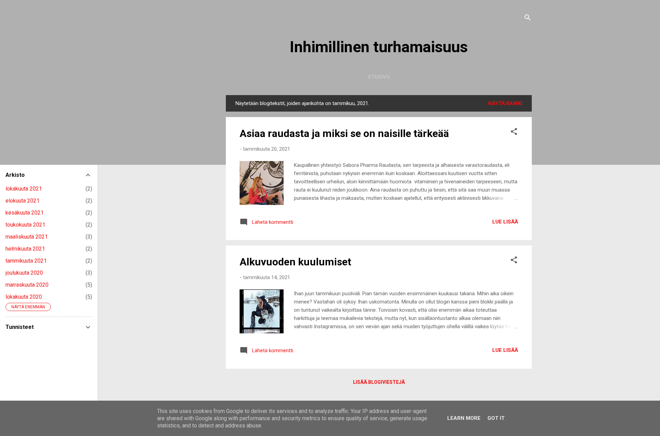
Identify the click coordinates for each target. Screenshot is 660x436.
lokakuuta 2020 (24, 297)
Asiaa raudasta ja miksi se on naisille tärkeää (344, 133)
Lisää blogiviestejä (379, 382)
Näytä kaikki (505, 103)
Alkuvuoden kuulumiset (295, 262)
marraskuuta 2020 (27, 285)
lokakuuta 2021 (24, 188)
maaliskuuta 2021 (27, 236)
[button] (514, 132)
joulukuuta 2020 (24, 272)
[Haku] (528, 18)
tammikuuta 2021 (26, 260)
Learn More (464, 418)
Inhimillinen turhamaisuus (379, 47)
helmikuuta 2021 (25, 248)
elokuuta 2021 (23, 200)
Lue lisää (505, 222)
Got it (496, 418)
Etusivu (379, 77)
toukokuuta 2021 (25, 224)
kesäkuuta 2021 (25, 212)
